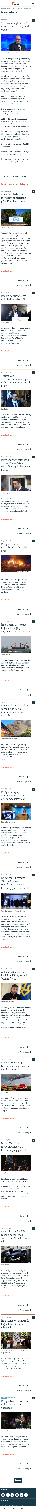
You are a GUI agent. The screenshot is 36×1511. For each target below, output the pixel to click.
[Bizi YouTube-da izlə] (22, 1508)
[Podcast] (26, 1495)
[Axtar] (31, 1508)
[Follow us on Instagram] (8, 1495)
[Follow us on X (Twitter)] (12, 1495)
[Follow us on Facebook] (3, 1495)
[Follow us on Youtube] (17, 1495)
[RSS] (22, 1495)
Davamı (18, 1480)
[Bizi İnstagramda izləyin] (14, 1508)
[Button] (7, 176)
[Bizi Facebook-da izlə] (5, 1508)
